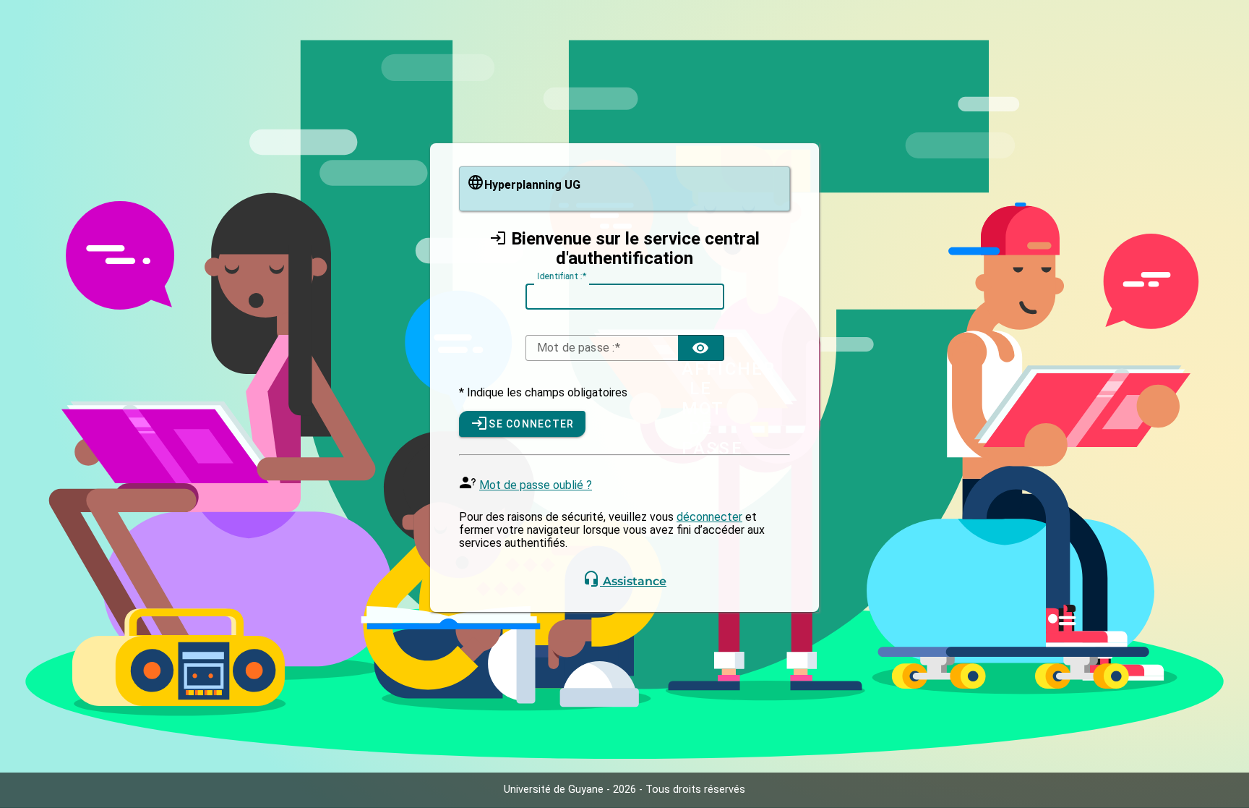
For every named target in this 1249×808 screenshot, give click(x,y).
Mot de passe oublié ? (535, 485)
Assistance (633, 581)
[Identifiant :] (624, 297)
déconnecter (709, 517)
